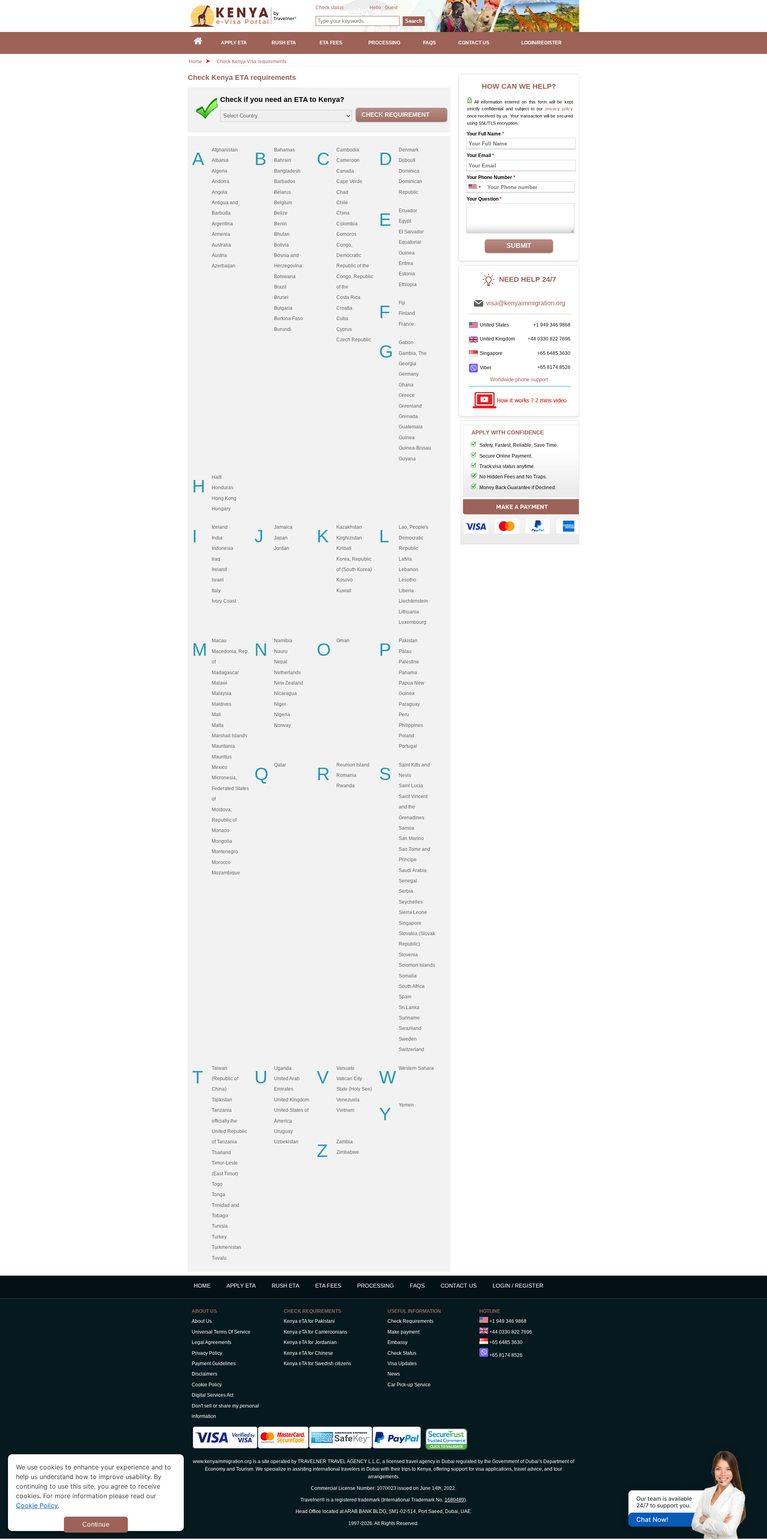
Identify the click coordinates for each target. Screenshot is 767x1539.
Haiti (217, 477)
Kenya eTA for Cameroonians (315, 1332)
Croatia (344, 308)
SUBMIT (519, 245)
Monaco (220, 830)
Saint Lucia (411, 785)
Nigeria (282, 714)
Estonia (407, 274)
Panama (408, 672)
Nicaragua (285, 693)
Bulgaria (283, 308)
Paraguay (409, 704)
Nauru (281, 651)
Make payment (403, 1332)
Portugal (408, 746)
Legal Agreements (211, 1342)
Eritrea (406, 263)
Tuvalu (219, 1258)
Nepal (280, 662)
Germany (409, 374)
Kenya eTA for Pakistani (309, 1321)
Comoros (346, 234)
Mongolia (222, 841)
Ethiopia (408, 284)
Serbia (406, 891)
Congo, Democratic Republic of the (352, 255)
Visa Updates (402, 1363)
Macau (219, 640)
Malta (218, 725)
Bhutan (282, 234)
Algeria (219, 171)
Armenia (221, 234)
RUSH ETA (285, 1285)
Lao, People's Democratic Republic (413, 537)
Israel (218, 580)
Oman (343, 640)
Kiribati (344, 548)
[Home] (198, 43)
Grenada (408, 416)
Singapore (410, 923)
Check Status (401, 1353)
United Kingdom (291, 1100)
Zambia (344, 1142)
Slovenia (408, 955)
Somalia (408, 976)
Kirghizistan (349, 538)
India (217, 538)
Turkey (219, 1237)
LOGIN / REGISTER (518, 1285)
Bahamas (284, 150)
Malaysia (221, 693)
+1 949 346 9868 (551, 325)
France (406, 324)
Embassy (397, 1342)
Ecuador (408, 210)
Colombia (347, 224)
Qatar (280, 765)
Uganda (283, 1068)
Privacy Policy (207, 1353)
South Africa (412, 986)
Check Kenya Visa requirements (251, 61)
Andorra (220, 181)
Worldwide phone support (519, 379)
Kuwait (343, 590)
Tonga (218, 1194)
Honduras (222, 487)
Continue (95, 1524)
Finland (407, 313)
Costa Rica (348, 297)
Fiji (402, 303)
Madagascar (225, 672)
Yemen (406, 1105)
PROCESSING (375, 1285)
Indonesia (222, 548)
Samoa (406, 828)
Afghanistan (225, 150)
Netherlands (287, 672)
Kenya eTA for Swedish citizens (317, 1363)
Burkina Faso (288, 318)
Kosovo (344, 580)
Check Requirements (410, 1321)
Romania (346, 775)
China (343, 213)
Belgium (283, 202)
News (393, 1374)
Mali (216, 714)
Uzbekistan (286, 1142)
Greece (407, 395)
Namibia (283, 640)
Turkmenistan (226, 1247)
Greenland (410, 406)
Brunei (281, 297)
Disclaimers (204, 1374)
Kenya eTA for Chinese (308, 1353)
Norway (282, 725)
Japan (281, 538)
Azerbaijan (223, 266)
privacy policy (559, 108)
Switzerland (411, 1049)
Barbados (284, 181)
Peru (404, 714)
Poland (406, 736)
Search (413, 21)
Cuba (342, 318)
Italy (216, 590)
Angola (219, 192)
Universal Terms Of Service (221, 1332)
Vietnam (345, 1110)
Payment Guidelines (214, 1363)
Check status (330, 7)
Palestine (409, 662)
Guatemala (411, 427)
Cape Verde (349, 181)
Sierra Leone (413, 912)
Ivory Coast (224, 601)
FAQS (417, 1285)
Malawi (219, 683)
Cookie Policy (207, 1385)
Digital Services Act (212, 1395)
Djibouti (407, 160)
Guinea (407, 437)
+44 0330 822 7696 (549, 339)
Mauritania (223, 746)
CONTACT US (459, 1285)
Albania (220, 160)
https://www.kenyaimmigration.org (252, 16)
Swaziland (410, 1028)
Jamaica (283, 527)
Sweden (408, 1039)
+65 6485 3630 (553, 353)
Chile (342, 202)
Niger (280, 704)
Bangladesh (287, 171)
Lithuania (409, 612)
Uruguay (283, 1131)
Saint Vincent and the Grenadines (413, 807)
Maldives (221, 704)
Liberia (406, 590)
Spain (405, 996)
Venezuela (348, 1100)
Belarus (282, 192)
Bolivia (281, 245)
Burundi (282, 329)
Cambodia (347, 150)
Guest (391, 7)
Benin (280, 224)
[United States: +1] (472, 187)
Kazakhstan (349, 527)
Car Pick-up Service (409, 1385)
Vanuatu (345, 1068)
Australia (221, 245)
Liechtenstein (413, 601)
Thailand (221, 1152)
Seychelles (411, 902)
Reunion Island (353, 765)
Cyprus (344, 329)
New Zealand (288, 683)
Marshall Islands (229, 736)
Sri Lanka (409, 1007)
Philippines (411, 725)
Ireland (219, 569)
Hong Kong (224, 498)
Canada (345, 171)
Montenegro (225, 851)
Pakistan (408, 640)
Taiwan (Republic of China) (225, 1078)
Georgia (407, 363)
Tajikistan (222, 1100)
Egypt (405, 221)
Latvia (405, 559)
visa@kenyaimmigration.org (525, 303)
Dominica (409, 171)
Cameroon (348, 160)
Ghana (406, 385)
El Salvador (411, 232)
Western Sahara (416, 1068)
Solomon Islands (417, 965)
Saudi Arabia (413, 870)
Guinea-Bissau (415, 448)
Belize (281, 213)
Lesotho (407, 580)
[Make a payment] (522, 518)
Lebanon (408, 569)
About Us (202, 1321)
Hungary (221, 509)
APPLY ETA (241, 1285)
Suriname (409, 1018)
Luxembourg (412, 622)
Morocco (221, 862)
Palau (405, 651)
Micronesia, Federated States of (230, 788)
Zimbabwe (347, 1152)
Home (195, 61)
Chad (342, 192)
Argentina (222, 224)
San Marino (411, 838)
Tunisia (220, 1226)
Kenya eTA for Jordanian (310, 1342)
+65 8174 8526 (553, 367)
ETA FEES (328, 1285)
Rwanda (345, 785)
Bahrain (282, 160)
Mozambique (226, 873)
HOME (202, 1285)
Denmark (409, 150)
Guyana (407, 459)
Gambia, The (413, 353)
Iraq (216, 559)
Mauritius (222, 757)
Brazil (280, 287)
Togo (217, 1184)
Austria (219, 255)
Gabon (406, 342)
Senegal (408, 881)
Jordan (281, 548)
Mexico (219, 767)
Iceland (220, 527)
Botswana (285, 276)
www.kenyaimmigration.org (222, 1461)
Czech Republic (353, 339)
